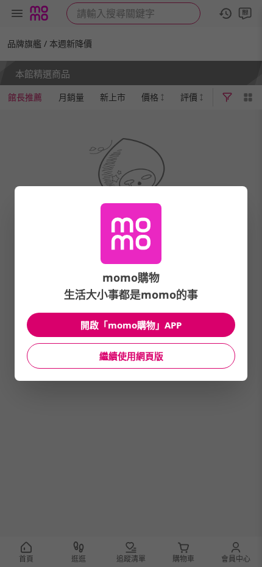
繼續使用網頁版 (131, 356)
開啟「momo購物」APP (131, 325)
